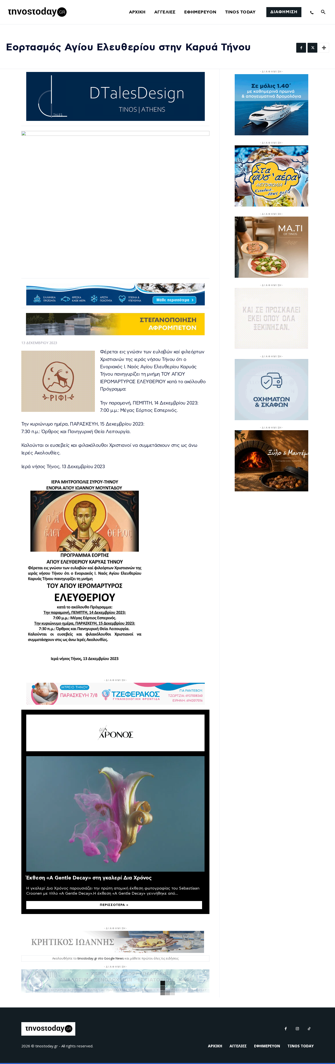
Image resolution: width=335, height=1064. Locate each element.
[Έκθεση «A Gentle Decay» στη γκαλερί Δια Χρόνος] (115, 814)
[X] (312, 48)
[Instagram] (297, 1029)
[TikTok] (309, 1029)
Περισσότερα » (114, 905)
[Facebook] (301, 48)
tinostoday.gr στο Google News (100, 958)
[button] (323, 12)
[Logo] (36, 12)
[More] (324, 48)
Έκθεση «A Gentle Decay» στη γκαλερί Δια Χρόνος (89, 878)
